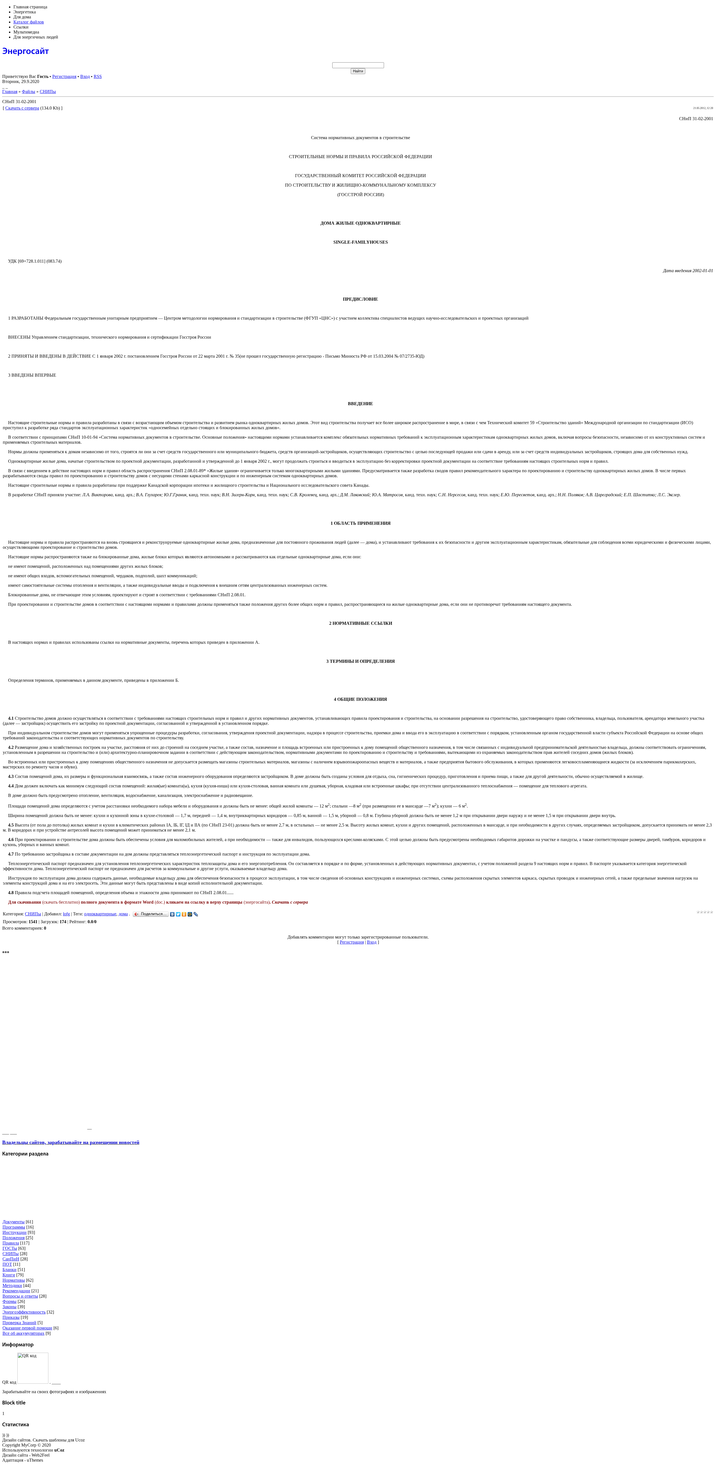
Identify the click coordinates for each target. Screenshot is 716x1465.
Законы (10, 1306)
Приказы (11, 1317)
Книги (9, 1274)
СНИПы (48, 91)
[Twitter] (178, 914)
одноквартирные (100, 913)
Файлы (28, 91)
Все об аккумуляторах (23, 1333)
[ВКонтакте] (172, 914)
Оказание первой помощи (27, 1328)
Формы (10, 1301)
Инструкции (15, 1232)
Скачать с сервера (22, 108)
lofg (66, 913)
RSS (98, 76)
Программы (14, 1227)
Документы (14, 1221)
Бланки (10, 1269)
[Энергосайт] (25, 51)
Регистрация (64, 76)
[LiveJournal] (196, 914)
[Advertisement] (44, 1045)
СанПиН (11, 1259)
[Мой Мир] (190, 914)
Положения (14, 1237)
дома (123, 913)
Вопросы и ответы (20, 1296)
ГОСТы (10, 1248)
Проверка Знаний (19, 1322)
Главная (9, 91)
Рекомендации (16, 1290)
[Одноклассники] (184, 914)
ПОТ (7, 1264)
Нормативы (14, 1280)
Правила (11, 1243)
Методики (12, 1285)
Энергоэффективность (24, 1312)
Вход (85, 76)
